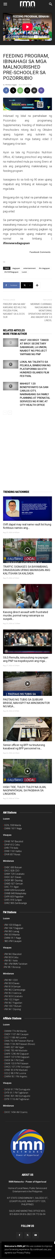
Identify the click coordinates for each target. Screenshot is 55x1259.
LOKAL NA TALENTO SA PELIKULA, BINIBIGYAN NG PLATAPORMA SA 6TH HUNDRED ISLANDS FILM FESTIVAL (35, 369)
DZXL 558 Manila (12, 825)
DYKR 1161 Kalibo (13, 851)
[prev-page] (5, 413)
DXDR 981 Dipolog (13, 880)
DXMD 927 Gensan (13, 883)
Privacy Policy (23, 1252)
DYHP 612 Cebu (12, 844)
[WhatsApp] (20, 90)
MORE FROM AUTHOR (15, 333)
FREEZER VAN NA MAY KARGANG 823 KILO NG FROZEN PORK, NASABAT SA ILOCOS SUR (14, 310)
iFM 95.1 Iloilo (11, 960)
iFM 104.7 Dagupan (13, 928)
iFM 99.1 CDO (11, 980)
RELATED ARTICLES (14, 330)
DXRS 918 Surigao (13, 899)
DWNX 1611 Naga (13, 828)
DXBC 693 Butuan (13, 867)
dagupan (16, 268)
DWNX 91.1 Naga (12, 937)
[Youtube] (36, 1235)
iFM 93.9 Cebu (11, 957)
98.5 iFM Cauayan (13, 941)
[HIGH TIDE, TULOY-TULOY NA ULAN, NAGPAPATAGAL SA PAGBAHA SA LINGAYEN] (27, 771)
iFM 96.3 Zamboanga (14, 989)
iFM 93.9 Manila (12, 934)
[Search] (50, 4)
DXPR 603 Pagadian (14, 896)
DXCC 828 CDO (11, 870)
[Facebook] (6, 90)
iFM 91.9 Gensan (12, 986)
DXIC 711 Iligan (11, 886)
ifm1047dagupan (11, 272)
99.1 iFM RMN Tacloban (15, 963)
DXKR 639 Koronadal (14, 890)
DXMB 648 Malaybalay (15, 893)
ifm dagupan (44, 268)
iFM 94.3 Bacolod (12, 954)
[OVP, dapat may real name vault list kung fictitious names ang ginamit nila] (27, 508)
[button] (5, 4)
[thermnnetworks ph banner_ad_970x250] (27, 104)
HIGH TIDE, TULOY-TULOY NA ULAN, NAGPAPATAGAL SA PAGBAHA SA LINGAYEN (24, 790)
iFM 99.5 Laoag (11, 931)
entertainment (29, 268)
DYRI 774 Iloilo (11, 847)
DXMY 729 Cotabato (14, 873)
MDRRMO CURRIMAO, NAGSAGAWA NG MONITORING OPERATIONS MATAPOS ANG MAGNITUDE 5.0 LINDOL (40, 312)
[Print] (34, 90)
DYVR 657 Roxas (12, 854)
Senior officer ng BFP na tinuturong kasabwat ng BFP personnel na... (24, 746)
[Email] (27, 90)
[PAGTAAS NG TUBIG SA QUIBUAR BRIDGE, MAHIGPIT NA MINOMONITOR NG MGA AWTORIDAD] (27, 683)
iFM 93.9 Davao (11, 983)
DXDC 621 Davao (12, 877)
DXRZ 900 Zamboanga (15, 903)
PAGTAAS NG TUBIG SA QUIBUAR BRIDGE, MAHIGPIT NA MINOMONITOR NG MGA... (26, 703)
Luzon (24, 272)
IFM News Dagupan (11, 85)
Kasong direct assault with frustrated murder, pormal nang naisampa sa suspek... (25, 615)
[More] (37, 285)
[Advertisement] (27, 447)
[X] (13, 90)
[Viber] (41, 90)
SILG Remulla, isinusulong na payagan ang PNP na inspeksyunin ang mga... (25, 659)
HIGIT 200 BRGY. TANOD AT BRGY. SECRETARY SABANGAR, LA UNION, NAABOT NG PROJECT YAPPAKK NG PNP (34, 347)
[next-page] (10, 413)
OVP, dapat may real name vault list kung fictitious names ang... (27, 526)
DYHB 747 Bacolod (13, 841)
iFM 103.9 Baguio (12, 924)
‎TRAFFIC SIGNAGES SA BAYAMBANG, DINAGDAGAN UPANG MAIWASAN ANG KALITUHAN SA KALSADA (26, 570)
